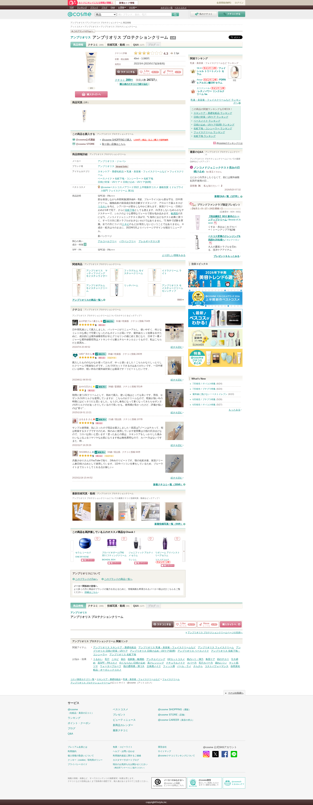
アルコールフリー (107, 241)
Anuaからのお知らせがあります (210, 79)
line (234, 754)
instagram (206, 754)
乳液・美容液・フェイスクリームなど (147, 171)
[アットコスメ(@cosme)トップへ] (79, 15)
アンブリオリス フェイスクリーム (216, 647)
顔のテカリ (223, 659)
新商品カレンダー (123, 725)
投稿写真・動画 (118, 44)
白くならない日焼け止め (132, 662)
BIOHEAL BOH (108, 560)
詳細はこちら (91, 592)
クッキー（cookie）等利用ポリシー (85, 760)
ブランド (94, 7)
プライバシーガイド (77, 764)
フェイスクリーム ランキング (209, 132)
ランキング (82, 7)
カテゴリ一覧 (167, 8)
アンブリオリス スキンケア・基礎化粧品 (114, 647)
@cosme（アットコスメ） (140, 683)
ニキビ (125, 224)
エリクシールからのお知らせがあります (217, 88)
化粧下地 (148, 178)
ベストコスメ (181, 8)
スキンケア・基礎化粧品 (111, 171)
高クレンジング (155, 662)
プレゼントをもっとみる (226, 256)
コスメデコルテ (162, 560)
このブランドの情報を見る (82, 31)
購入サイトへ (91, 94)
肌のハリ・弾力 (195, 659)
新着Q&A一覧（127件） (227, 196)
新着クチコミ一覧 (168, 484)
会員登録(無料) (224, 2)
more (179, 299)
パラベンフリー (127, 241)
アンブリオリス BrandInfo (123, 166)
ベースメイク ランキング (207, 121)
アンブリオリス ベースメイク (193, 650)
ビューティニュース (124, 719)
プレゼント (119, 714)
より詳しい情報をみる (173, 255)
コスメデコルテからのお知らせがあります (163, 562)
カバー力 (192, 662)
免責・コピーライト (122, 747)
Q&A (113, 7)
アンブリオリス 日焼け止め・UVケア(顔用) (152, 650)
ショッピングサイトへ (88, 560)
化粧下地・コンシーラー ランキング (213, 128)
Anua (199, 79)
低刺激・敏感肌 (136, 659)
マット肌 (233, 662)
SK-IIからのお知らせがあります (209, 68)
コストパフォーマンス (216, 666)
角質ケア (210, 659)
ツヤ (95, 666)
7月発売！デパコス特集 (204, 383)
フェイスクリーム (171, 679)
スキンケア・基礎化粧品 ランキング (213, 113)
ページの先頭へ (215, 632)
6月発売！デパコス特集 (204, 404)
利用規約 (72, 751)
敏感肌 (174, 213)
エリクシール (203, 88)
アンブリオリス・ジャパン (112, 161)
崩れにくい (221, 662)
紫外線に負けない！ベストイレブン (210, 394)
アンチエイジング (155, 659)
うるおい (102, 206)
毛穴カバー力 (206, 662)
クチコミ (96, 44)
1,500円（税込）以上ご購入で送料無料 (150, 140)
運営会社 (162, 747)
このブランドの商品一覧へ (118, 579)
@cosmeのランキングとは (229, 143)
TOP (72, 7)
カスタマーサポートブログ (126, 760)
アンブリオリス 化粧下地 (122, 654)
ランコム (133, 560)
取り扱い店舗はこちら (114, 144)
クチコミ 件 (124, 80)
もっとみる (234, 409)
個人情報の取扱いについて (81, 755)
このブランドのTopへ (86, 579)
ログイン (239, 2)
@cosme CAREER (176, 719)
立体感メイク (154, 666)
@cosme (81, 711)
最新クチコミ (120, 730)
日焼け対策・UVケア (109, 182)
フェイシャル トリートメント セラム (211, 71)
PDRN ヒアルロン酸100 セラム (211, 81)
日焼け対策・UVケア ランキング (211, 117)
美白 (123, 659)
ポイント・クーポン (79, 723)
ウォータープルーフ (110, 666)
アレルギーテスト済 (149, 241)
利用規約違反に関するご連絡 (127, 755)
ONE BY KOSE (82, 557)
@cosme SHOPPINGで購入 (117, 139)
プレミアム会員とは (77, 747)
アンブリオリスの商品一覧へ (87, 300)
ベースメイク (105, 178)
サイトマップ (164, 751)
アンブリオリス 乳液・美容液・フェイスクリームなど (167, 647)
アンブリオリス (80, 37)
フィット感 (169, 666)
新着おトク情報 (126, 3)
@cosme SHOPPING (174, 709)
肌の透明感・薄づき (134, 666)
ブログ (104, 7)
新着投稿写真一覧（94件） (169, 524)
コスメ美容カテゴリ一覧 (82, 679)
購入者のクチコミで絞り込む (134, 84)
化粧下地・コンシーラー (128, 178)
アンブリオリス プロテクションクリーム (130, 37)
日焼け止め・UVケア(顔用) (137, 182)
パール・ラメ (184, 666)
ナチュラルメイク (175, 662)
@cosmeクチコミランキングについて (176, 755)
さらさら (198, 666)
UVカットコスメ (176, 659)
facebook (225, 754)
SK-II (199, 68)
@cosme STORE (172, 714)
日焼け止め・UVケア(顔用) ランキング (214, 124)
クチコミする (126, 72)
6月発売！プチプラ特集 (204, 399)
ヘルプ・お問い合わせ (124, 751)
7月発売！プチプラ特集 (204, 389)
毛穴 (107, 659)
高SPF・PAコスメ (107, 662)
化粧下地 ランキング (205, 136)
